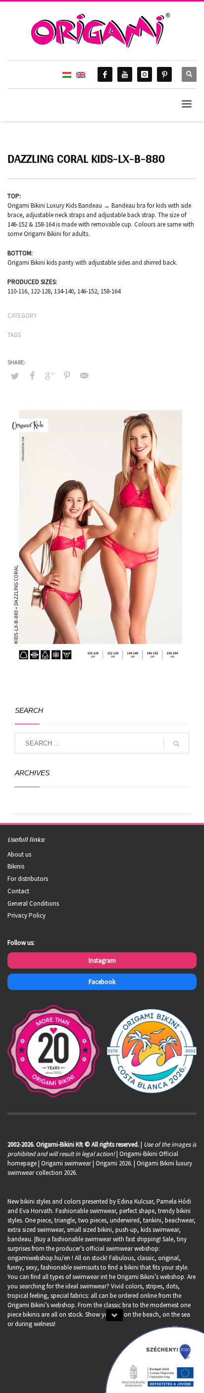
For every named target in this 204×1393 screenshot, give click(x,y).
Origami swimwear (66, 1163)
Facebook (102, 982)
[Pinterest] (164, 74)
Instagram (102, 960)
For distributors (27, 878)
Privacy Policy (26, 915)
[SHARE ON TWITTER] (14, 376)
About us (19, 854)
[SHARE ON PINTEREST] (66, 375)
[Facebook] (105, 74)
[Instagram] (144, 74)
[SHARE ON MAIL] (84, 375)
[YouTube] (124, 74)
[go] (176, 743)
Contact (18, 891)
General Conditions (33, 903)
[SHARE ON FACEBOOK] (32, 375)
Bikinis (15, 866)
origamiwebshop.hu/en (38, 1258)
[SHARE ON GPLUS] (49, 375)
